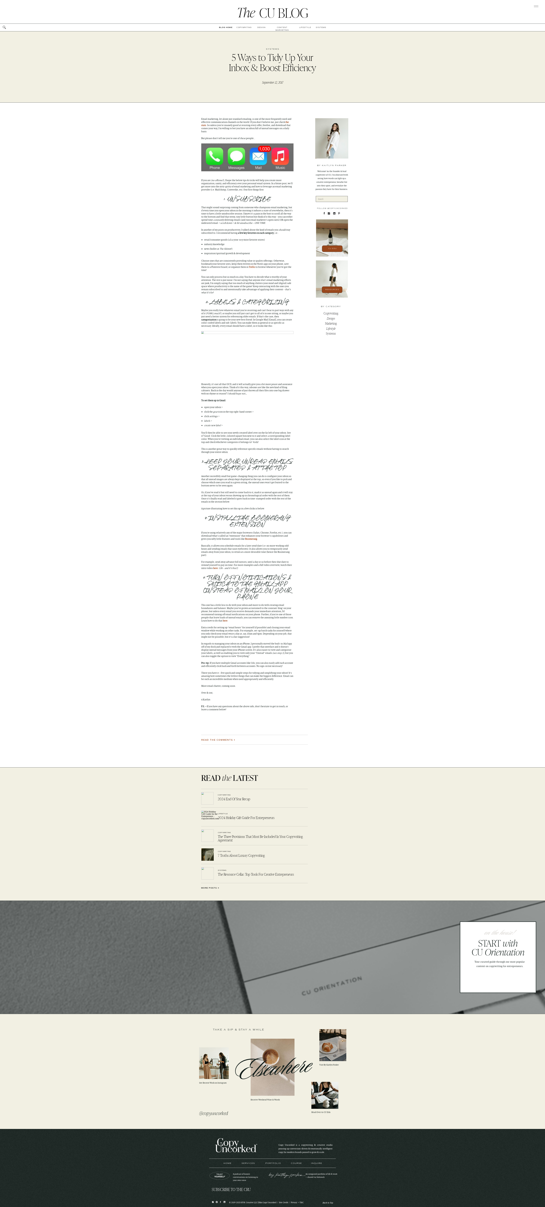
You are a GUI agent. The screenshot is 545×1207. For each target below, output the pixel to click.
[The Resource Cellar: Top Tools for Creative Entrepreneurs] (207, 873)
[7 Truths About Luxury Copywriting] (207, 854)
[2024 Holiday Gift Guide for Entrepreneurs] (207, 817)
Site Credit (283, 1202)
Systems (272, 49)
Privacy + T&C (297, 1202)
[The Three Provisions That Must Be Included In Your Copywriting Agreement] (207, 836)
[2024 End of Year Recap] (207, 798)
